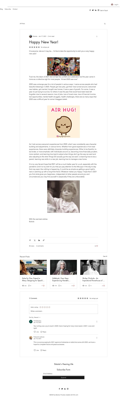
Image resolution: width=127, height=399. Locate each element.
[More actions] (97, 36)
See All (105, 256)
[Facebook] (90, 10)
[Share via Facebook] (30, 240)
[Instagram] (98, 10)
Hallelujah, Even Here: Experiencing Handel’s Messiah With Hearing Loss (62, 279)
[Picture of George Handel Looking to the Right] (63, 267)
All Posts (22, 23)
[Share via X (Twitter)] (34, 240)
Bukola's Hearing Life (63, 364)
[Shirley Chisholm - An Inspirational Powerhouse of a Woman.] (93, 267)
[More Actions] (97, 321)
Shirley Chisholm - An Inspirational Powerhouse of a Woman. (93, 279)
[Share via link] (44, 240)
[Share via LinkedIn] (39, 240)
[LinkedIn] (96, 10)
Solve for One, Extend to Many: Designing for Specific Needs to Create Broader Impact (32, 279)
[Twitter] (93, 10)
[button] (104, 10)
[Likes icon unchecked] (35, 332)
